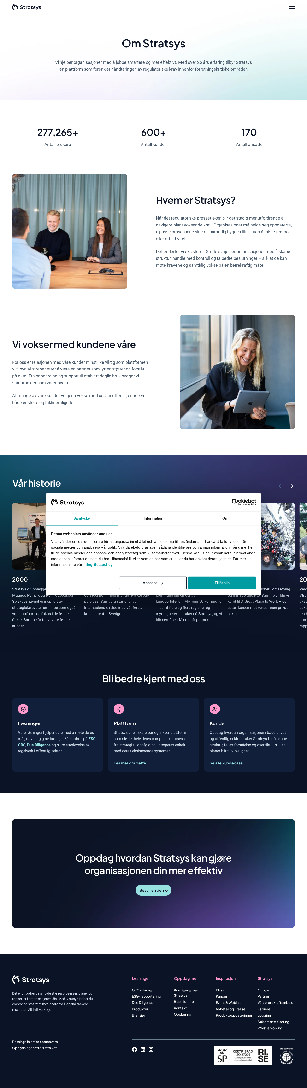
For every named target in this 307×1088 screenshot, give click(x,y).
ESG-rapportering (146, 996)
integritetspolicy (98, 564)
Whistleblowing (270, 1028)
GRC (21, 745)
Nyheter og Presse (230, 1009)
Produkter (140, 1009)
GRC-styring (142, 990)
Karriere (264, 1009)
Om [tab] (225, 518)
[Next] (291, 486)
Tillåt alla (222, 583)
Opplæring (182, 1014)
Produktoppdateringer (234, 1015)
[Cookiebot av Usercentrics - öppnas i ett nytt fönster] (235, 502)
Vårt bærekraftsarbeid (275, 1002)
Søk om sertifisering (273, 1021)
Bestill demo (184, 1001)
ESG (92, 738)
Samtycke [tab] (81, 518)
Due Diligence (39, 745)
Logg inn (264, 1015)
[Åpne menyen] (292, 7)
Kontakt (180, 1008)
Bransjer (138, 1015)
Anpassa (150, 583)
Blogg (220, 990)
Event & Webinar (229, 1002)
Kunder (221, 996)
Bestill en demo (153, 890)
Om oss (264, 990)
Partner (263, 996)
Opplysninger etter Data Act (34, 1048)
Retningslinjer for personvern (35, 1041)
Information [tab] (153, 518)
